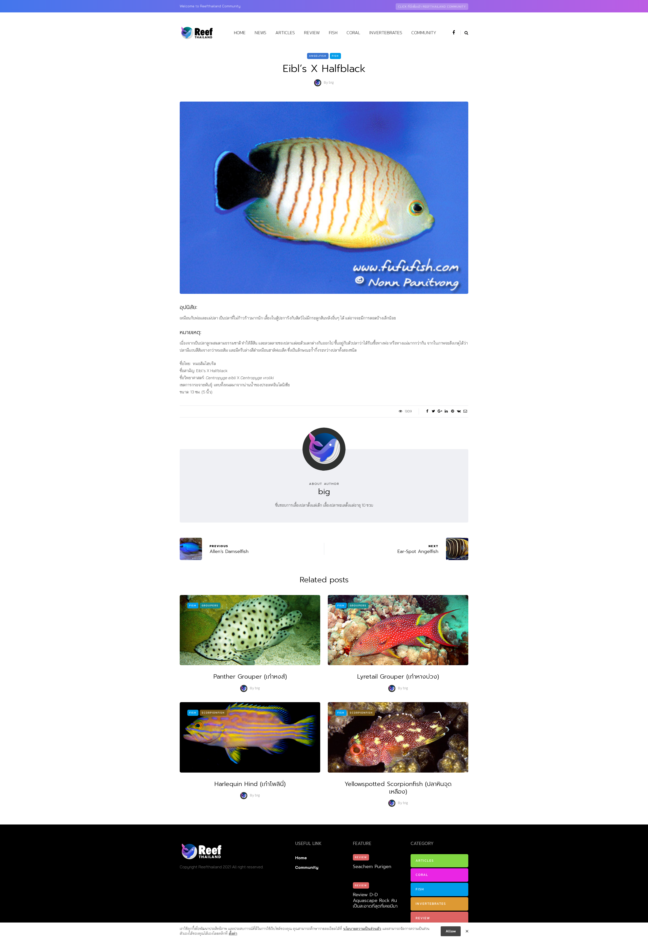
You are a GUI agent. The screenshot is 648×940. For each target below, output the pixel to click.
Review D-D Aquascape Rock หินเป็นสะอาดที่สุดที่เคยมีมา (375, 900)
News (260, 32)
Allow (451, 931)
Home (240, 32)
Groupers (210, 605)
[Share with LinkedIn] (446, 411)
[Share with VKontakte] (459, 411)
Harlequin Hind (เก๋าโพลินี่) (250, 784)
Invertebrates (385, 32)
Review (312, 32)
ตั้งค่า (233, 933)
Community (423, 32)
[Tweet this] (433, 411)
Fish (333, 32)
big (331, 82)
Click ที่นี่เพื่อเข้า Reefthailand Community (432, 6)
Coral (353, 32)
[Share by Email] (465, 411)
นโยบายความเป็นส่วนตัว (362, 928)
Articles (285, 32)
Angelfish (318, 56)
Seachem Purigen (372, 866)
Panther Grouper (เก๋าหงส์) (250, 676)
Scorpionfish (213, 713)
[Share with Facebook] (427, 411)
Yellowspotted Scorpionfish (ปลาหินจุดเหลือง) (398, 787)
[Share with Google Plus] (440, 411)
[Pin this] (452, 411)
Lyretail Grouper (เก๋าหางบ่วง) (398, 676)
